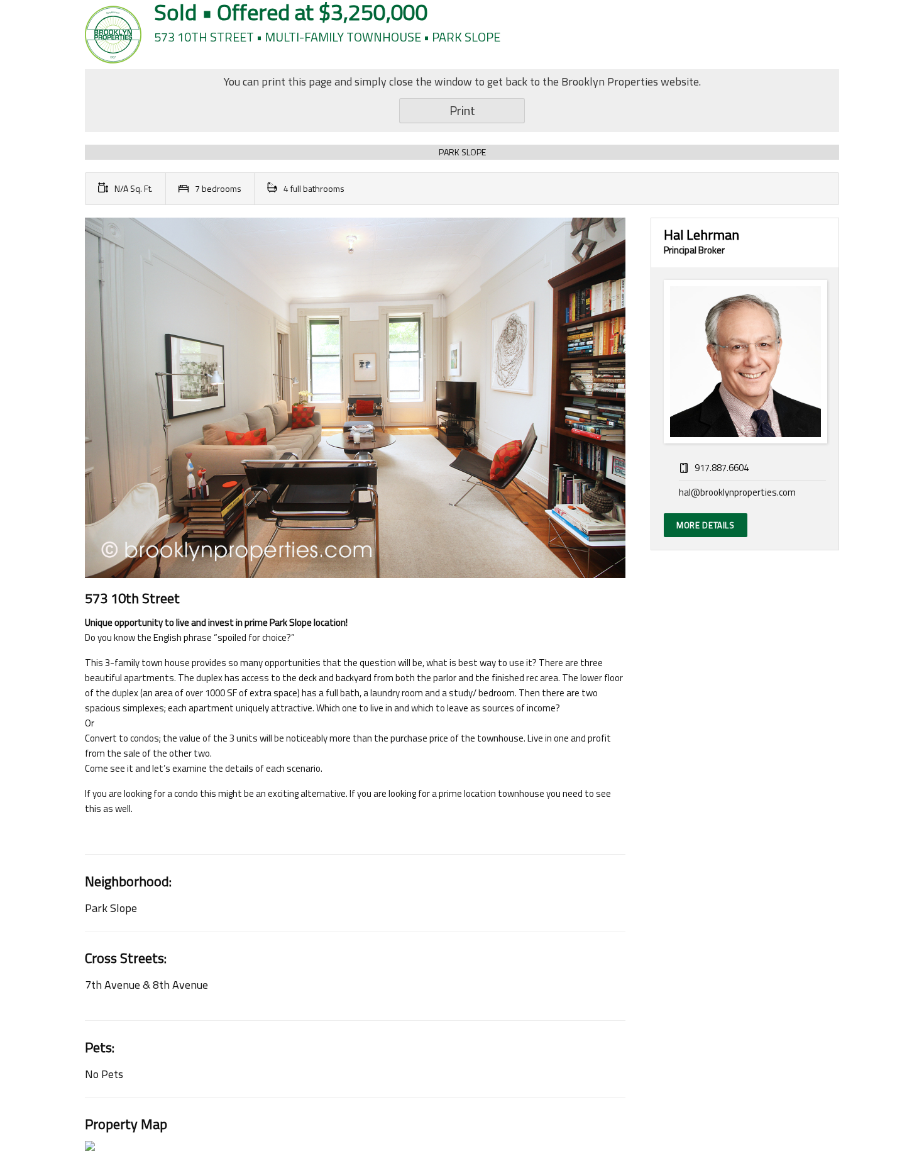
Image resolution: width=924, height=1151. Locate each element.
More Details (705, 525)
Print (462, 110)
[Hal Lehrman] (745, 361)
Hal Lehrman (701, 234)
